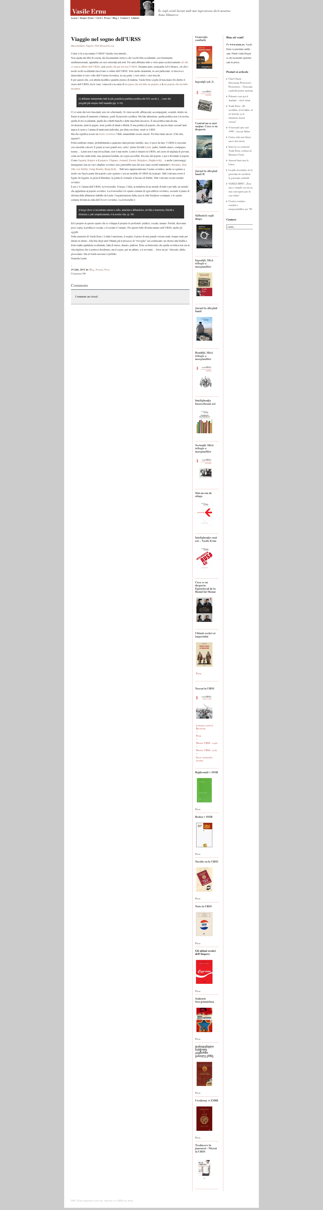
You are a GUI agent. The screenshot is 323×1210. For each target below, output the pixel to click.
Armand (123, 160)
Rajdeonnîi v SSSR (206, 772)
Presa (107, 18)
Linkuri (135, 18)
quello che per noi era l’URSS (121, 66)
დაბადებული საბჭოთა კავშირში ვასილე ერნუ (204, 1051)
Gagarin (82, 160)
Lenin (148, 147)
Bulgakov (142, 160)
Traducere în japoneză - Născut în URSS (206, 1148)
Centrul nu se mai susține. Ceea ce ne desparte (206, 126)
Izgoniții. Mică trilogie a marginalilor (204, 263)
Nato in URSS (203, 906)
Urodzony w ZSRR (206, 1100)
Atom (130, 1200)
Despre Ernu (86, 18)
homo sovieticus (107, 134)
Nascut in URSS (204, 688)
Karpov (91, 160)
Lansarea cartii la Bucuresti (204, 727)
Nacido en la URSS (206, 861)
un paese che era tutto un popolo (141, 84)
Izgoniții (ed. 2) (204, 81)
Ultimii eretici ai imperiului (205, 634)
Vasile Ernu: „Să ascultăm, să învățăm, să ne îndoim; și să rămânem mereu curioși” (241, 113)
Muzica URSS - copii (206, 743)
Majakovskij (155, 160)
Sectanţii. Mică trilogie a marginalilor (204, 448)
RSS (121, 1200)
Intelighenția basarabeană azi (205, 401)
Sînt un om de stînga (203, 494)
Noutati (99, 269)
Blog (115, 18)
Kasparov (103, 160)
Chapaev (113, 160)
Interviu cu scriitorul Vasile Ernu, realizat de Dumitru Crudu (240, 150)
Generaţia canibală (201, 38)
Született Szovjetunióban (204, 1000)
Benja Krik (110, 169)
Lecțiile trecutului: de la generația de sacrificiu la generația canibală (240, 173)
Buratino (176, 164)
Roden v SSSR (203, 816)
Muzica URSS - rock (206, 750)
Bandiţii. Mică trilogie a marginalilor (204, 355)
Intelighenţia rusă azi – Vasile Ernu (206, 538)
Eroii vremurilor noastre (204, 759)
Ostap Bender (96, 169)
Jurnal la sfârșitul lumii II (206, 172)
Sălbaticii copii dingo (204, 216)
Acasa (74, 18)
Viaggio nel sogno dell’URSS (106, 39)
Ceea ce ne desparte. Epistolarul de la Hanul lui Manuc (205, 587)
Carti (98, 18)
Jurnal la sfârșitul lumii (206, 309)
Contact (124, 18)
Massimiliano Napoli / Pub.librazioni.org (92, 45)
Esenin (132, 160)
